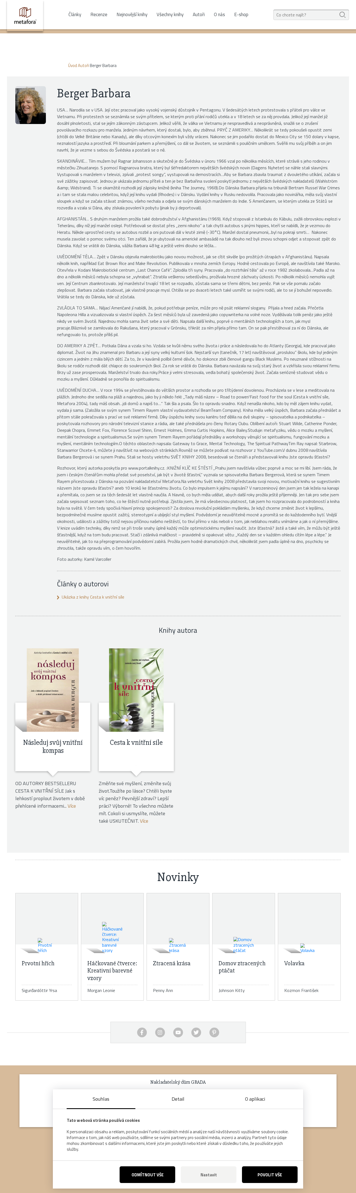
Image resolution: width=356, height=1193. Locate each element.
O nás (219, 14)
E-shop (241, 14)
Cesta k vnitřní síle (136, 742)
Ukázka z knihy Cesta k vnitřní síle (93, 597)
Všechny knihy (170, 14)
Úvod (72, 65)
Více (72, 806)
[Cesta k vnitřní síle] (136, 690)
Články (74, 14)
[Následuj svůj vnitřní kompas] (53, 690)
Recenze (98, 14)
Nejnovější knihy (132, 14)
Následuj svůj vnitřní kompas (53, 746)
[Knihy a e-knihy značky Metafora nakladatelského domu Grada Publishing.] (25, 15)
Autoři (199, 14)
